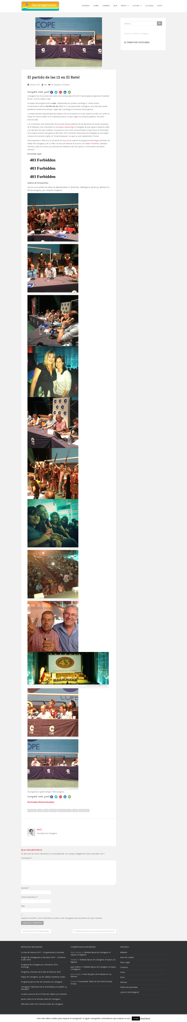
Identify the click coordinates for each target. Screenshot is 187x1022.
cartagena (32, 810)
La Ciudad (149, 6)
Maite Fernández (92, 143)
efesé (46, 810)
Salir (115, 6)
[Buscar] (159, 23)
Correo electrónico (29, 897)
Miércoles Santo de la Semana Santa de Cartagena (42, 1004)
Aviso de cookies (127, 957)
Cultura (135, 6)
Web (23, 906)
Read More (145, 1018)
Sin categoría (56, 84)
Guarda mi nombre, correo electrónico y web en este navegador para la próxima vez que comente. (61, 918)
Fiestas (123, 6)
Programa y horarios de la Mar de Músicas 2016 (41, 972)
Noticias (123, 982)
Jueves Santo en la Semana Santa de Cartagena (40, 999)
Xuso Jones (67, 140)
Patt (45, 84)
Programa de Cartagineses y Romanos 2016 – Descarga (40, 965)
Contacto (124, 967)
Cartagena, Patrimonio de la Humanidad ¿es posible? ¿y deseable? (44, 988)
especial (53, 810)
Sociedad (85, 6)
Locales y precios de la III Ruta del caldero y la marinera (44, 994)
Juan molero (76, 967)
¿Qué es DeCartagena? (129, 992)
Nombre (25, 888)
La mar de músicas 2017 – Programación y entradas (42, 952)
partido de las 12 (64, 810)
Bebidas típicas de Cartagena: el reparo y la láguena (91, 953)
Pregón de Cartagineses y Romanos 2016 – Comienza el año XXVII (43, 958)
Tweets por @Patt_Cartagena (136, 33)
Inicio (122, 977)
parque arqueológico (66, 127)
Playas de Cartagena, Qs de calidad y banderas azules (43, 977)
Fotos (159, 6)
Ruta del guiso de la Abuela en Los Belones (91, 975)
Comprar (106, 6)
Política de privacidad (129, 987)
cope (40, 810)
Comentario (26, 858)
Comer (95, 6)
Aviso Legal (125, 962)
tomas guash (84, 810)
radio (75, 810)
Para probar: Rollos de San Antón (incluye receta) (91, 982)
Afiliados (123, 952)
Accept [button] (135, 1018)
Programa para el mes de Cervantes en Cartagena (41, 982)
